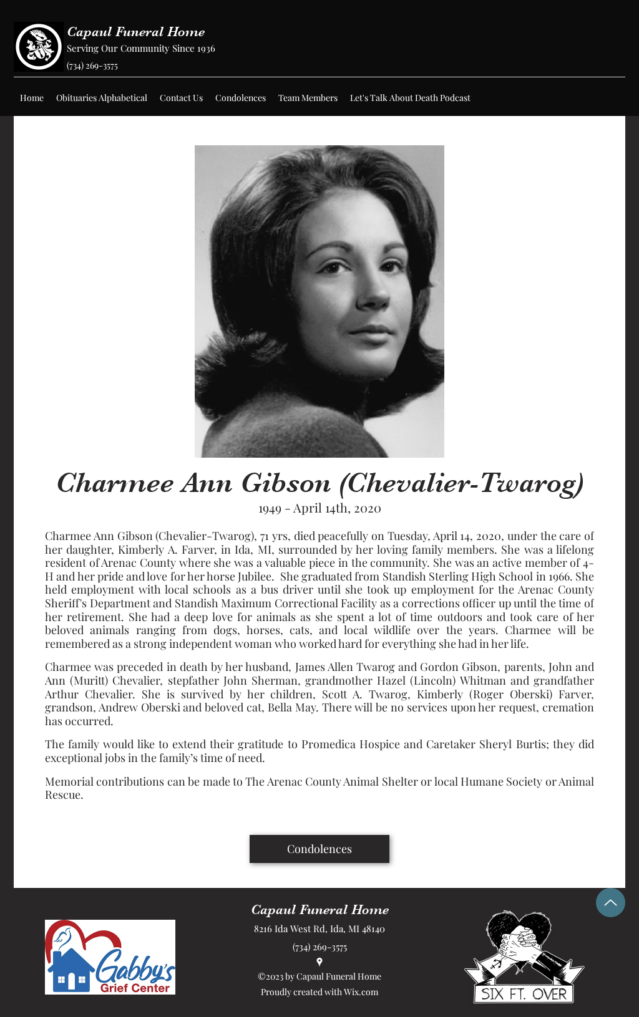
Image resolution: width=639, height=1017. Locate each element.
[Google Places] (319, 962)
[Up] (610, 902)
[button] (102, 98)
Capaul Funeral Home (136, 31)
